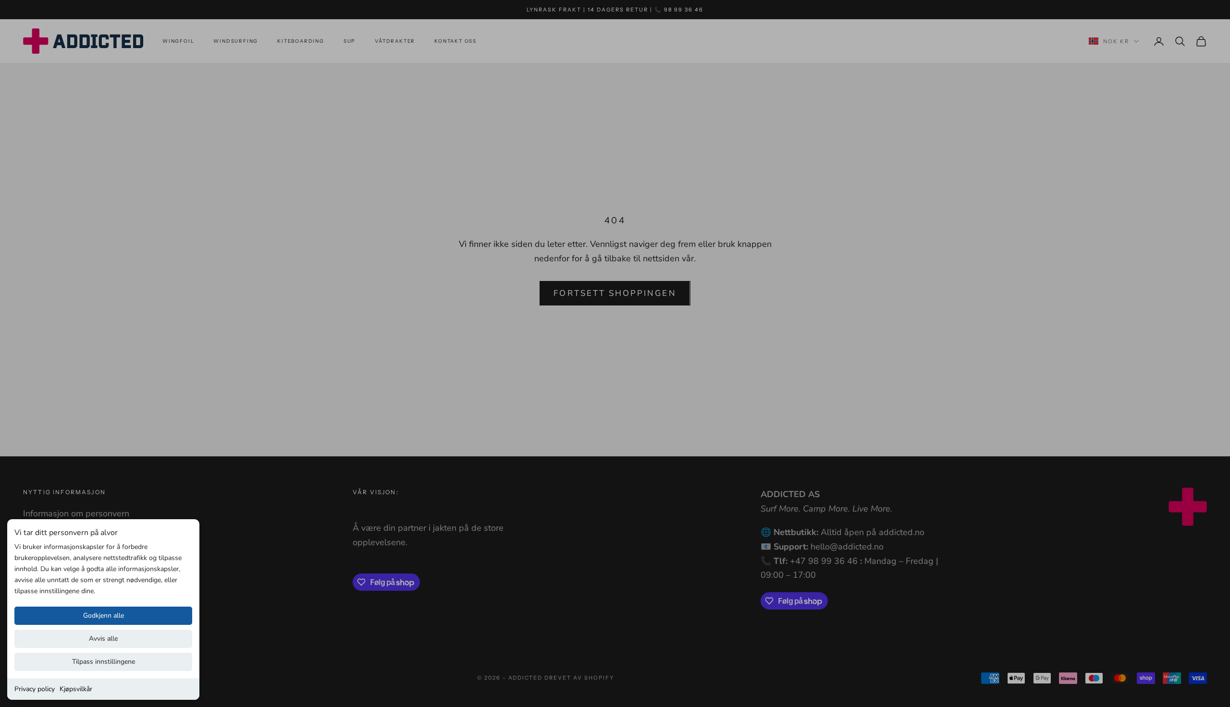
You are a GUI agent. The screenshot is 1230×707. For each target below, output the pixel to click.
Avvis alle (103, 638)
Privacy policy (34, 689)
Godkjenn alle (103, 615)
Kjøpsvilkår (76, 689)
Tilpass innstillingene (103, 661)
